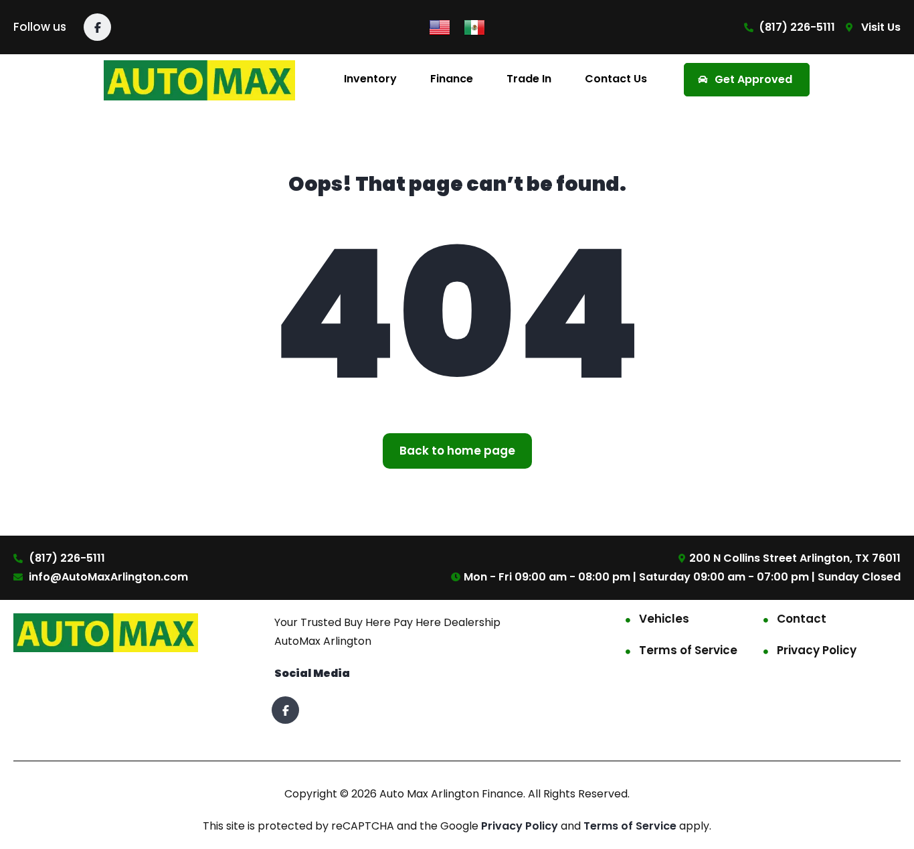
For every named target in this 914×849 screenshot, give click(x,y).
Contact (801, 619)
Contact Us (616, 78)
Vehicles (664, 619)
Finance (451, 78)
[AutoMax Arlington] (199, 79)
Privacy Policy (816, 650)
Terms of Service (688, 650)
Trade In (529, 78)
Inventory (370, 78)
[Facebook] (97, 27)
